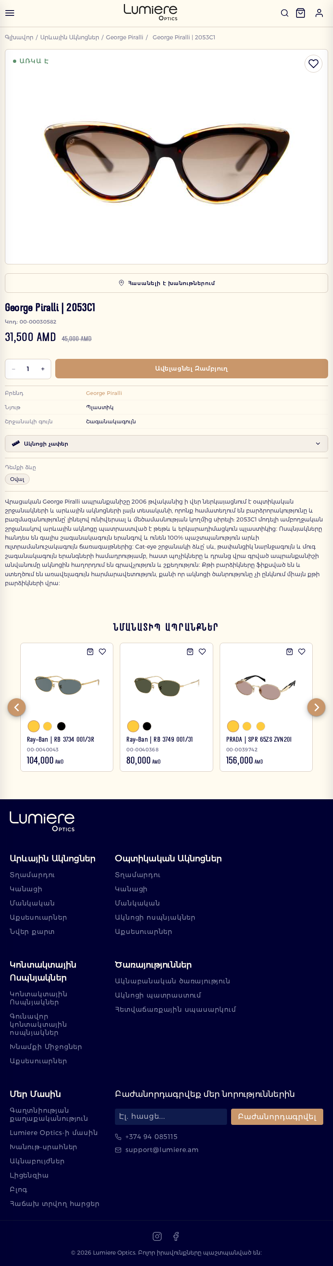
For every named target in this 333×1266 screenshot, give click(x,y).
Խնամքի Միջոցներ (46, 1047)
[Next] (316, 707)
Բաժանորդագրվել (277, 1116)
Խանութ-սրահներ (44, 1147)
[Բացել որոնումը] (285, 13)
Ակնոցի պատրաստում (158, 995)
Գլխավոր (19, 37)
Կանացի (26, 889)
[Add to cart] (90, 651)
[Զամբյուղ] (300, 13)
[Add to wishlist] (102, 651)
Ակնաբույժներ (37, 1161)
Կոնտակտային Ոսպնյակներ (39, 998)
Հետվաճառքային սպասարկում (175, 1009)
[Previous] (17, 707)
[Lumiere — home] (42, 822)
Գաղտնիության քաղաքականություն (49, 1114)
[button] (319, 13)
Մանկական (32, 903)
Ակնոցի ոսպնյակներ (155, 917)
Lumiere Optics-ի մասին (54, 1133)
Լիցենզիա (29, 1175)
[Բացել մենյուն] (10, 13)
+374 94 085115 (151, 1137)
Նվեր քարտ (32, 932)
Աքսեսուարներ (38, 917)
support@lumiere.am (162, 1150)
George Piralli (124, 37)
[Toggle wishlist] (313, 64)
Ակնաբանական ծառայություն (172, 981)
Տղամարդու (32, 875)
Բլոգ (19, 1189)
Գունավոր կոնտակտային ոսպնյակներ (38, 1024)
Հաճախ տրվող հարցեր (54, 1204)
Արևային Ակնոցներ (69, 37)
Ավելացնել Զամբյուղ (191, 368)
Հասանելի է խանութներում (171, 283)
